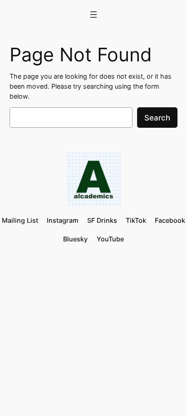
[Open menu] (93, 14)
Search (157, 117)
